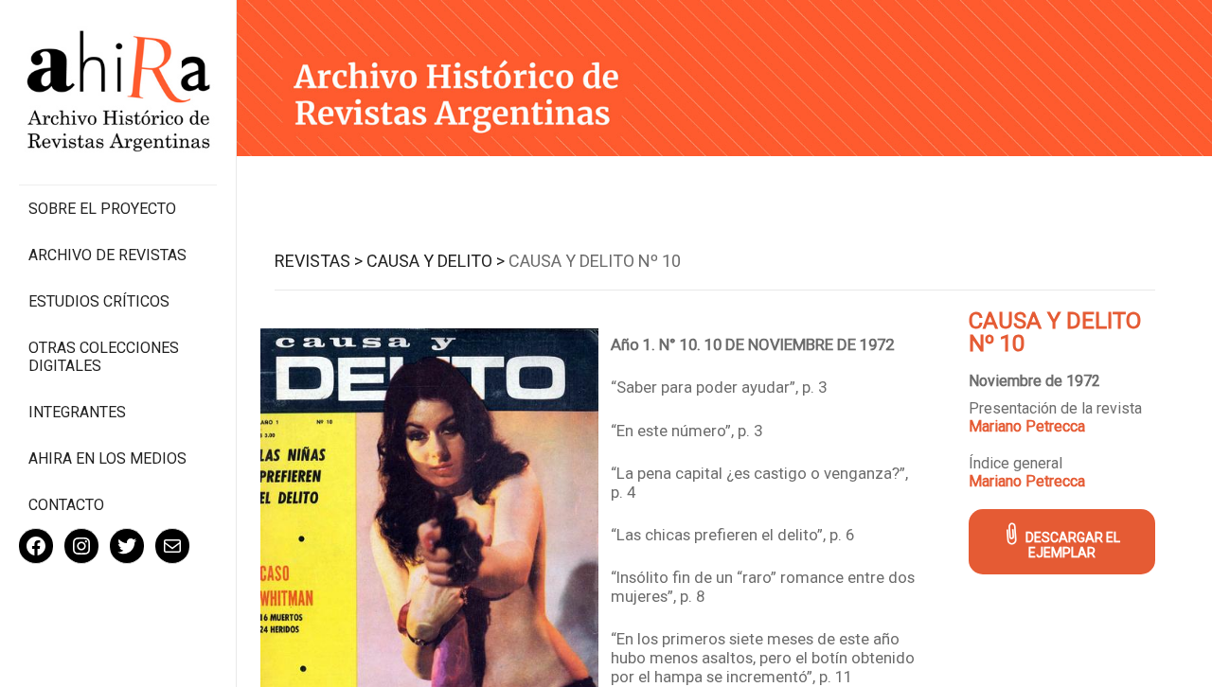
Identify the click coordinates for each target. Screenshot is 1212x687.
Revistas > (319, 261)
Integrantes (77, 412)
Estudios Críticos (98, 301)
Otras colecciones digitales (103, 357)
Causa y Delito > (435, 261)
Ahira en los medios (107, 458)
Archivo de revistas (107, 255)
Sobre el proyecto (102, 209)
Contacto (66, 505)
